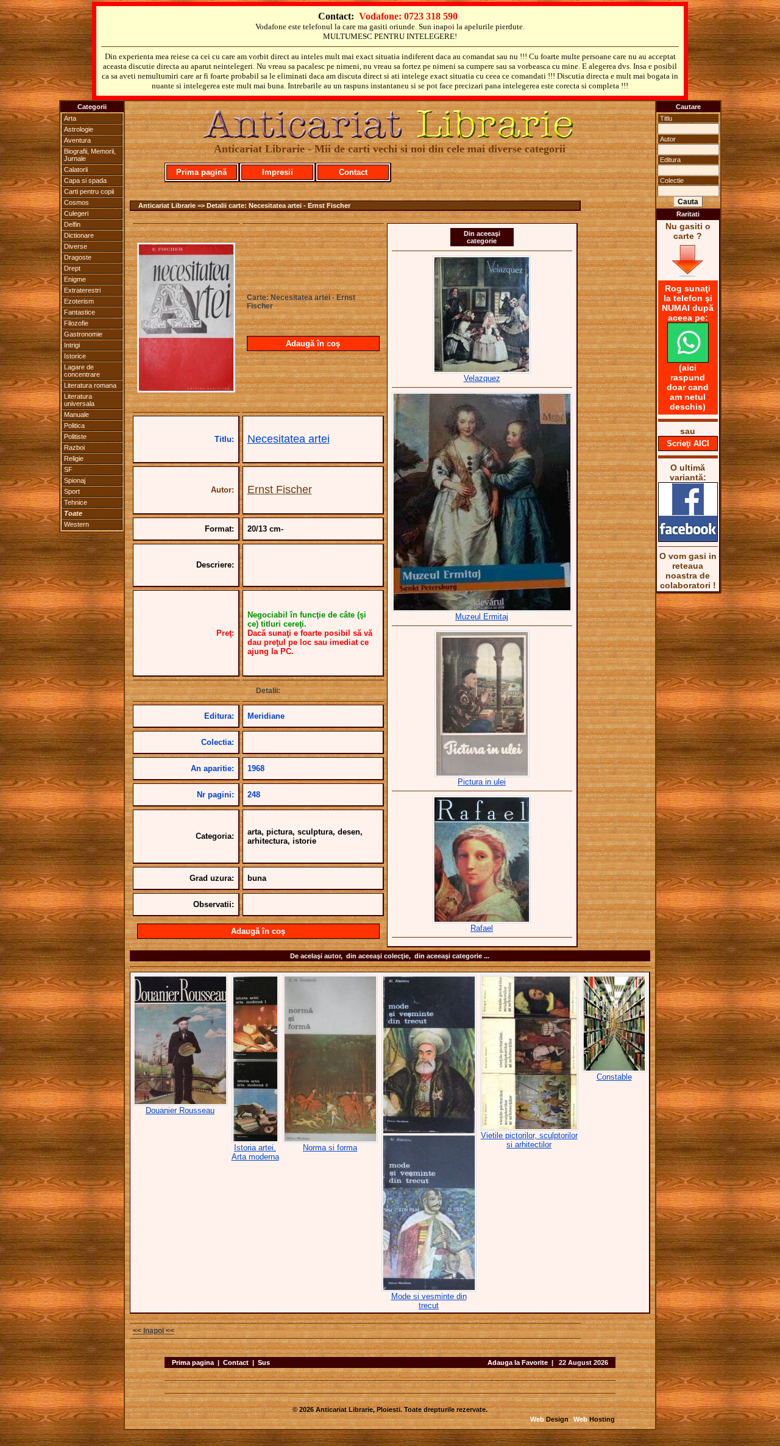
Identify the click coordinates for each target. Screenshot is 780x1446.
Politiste (75, 436)
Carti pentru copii (89, 191)
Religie (73, 458)
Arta (70, 118)
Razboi (74, 447)
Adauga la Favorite (518, 1362)
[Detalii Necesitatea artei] (186, 389)
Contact (353, 172)
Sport (72, 491)
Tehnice (75, 502)
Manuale (76, 414)
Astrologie (78, 129)
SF (68, 469)
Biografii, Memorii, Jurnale (90, 155)
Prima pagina (193, 1362)
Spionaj (74, 480)
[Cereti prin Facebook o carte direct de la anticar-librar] (688, 539)
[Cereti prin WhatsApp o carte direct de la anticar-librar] (688, 360)
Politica (74, 425)
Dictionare (79, 235)
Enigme (75, 279)
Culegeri (76, 213)
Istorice (75, 356)
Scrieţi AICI (688, 443)
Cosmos (76, 202)
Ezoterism (79, 301)
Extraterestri (82, 290)
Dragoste (77, 257)
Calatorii (76, 169)
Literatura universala (79, 400)
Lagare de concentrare (82, 370)
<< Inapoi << (153, 1331)
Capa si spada (85, 180)
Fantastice (79, 312)
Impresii (277, 172)
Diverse (75, 246)
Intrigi (72, 345)
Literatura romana (90, 385)
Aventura (77, 140)
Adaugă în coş (313, 343)
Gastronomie (83, 334)
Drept (72, 268)
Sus (264, 1362)
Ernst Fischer (279, 489)
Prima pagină (201, 172)
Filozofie (76, 323)
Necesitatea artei (288, 439)
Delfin (72, 224)
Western (76, 524)
